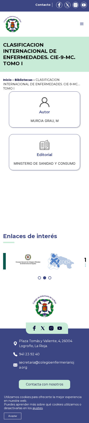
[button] (39, 277)
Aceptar (12, 416)
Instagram (75, 5)
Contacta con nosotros (44, 384)
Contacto (43, 5)
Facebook (59, 5)
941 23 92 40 (29, 354)
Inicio (7, 80)
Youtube (84, 5)
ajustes (37, 408)
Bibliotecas (23, 80)
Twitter (67, 5)
